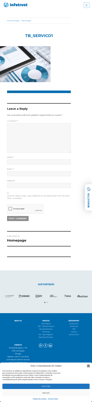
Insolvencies (74, 326)
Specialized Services (46, 329)
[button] (88, 366)
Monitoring (46, 332)
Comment (12, 121)
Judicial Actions (74, 334)
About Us (18, 320)
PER (73, 329)
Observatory (73, 320)
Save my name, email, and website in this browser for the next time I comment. (38, 197)
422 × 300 (24, 92)
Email (10, 169)
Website (11, 181)
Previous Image (13, 21)
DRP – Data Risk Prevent (46, 326)
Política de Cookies (40, 399)
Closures (74, 332)
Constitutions (73, 323)
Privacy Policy (53, 399)
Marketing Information (46, 337)
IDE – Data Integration (46, 334)
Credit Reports (46, 323)
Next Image (26, 21)
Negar (46, 393)
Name (10, 157)
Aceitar (46, 386)
